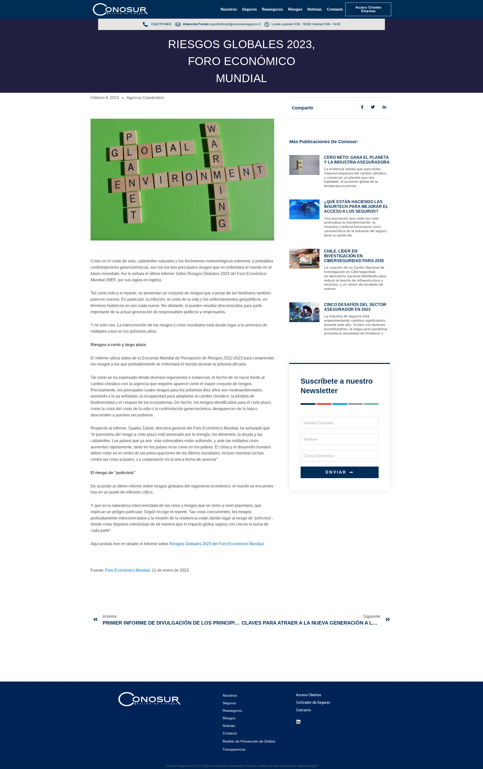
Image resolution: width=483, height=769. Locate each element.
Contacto (335, 9)
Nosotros (229, 9)
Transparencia (234, 749)
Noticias (314, 9)
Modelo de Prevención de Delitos (249, 741)
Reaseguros (272, 9)
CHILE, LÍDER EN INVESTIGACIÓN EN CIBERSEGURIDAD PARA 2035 (354, 256)
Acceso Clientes (308, 695)
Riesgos (295, 9)
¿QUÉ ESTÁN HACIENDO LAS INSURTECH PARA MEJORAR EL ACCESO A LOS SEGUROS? (356, 206)
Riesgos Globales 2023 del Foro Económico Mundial (216, 544)
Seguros (249, 9)
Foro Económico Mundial (127, 570)
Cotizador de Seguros (313, 702)
